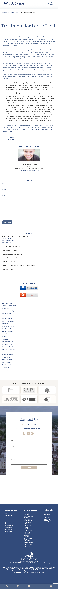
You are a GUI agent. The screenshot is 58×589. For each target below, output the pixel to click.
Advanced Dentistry (8, 303)
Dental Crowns (6, 313)
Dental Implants (7, 318)
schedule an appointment (11, 127)
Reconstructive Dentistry (9, 347)
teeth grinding (6, 362)
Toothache (5, 367)
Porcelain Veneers (7, 342)
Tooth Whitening (28, 544)
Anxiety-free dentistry (9, 306)
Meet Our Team (9, 517)
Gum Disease (6, 334)
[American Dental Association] (10, 390)
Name (13, 440)
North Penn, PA (9, 525)
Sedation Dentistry (7, 354)
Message (14, 459)
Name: (4, 183)
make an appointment (10, 43)
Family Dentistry (7, 329)
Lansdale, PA (8, 521)
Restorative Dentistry (8, 349)
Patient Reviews (48, 517)
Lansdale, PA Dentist (8, 12)
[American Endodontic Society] (29, 399)
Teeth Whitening (7, 365)
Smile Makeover (7, 360)
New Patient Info (48, 513)
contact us (47, 125)
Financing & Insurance (47, 515)
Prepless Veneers (7, 344)
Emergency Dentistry (8, 326)
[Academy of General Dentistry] (10, 399)
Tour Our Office (9, 519)
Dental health (6, 316)
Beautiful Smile (6, 308)
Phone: (4, 195)
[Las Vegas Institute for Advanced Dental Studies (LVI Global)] (47, 399)
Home (6, 513)
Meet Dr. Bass (8, 515)
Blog (16, 12)
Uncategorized (6, 370)
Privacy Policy (8, 527)
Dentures (5, 324)
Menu (51, 4)
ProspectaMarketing (29, 564)
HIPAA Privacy (8, 529)
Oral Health (10, 137)
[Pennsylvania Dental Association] (29, 390)
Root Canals (6, 352)
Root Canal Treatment (27, 533)
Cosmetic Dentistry (8, 311)
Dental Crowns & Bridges (28, 517)
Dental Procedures (8, 321)
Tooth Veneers (28, 546)
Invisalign (5, 336)
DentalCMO (31, 563)
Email (12, 447)
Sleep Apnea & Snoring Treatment (28, 539)
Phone (13, 453)
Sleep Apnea (6, 357)
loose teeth (11, 139)
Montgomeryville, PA (9, 523)
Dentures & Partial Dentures (28, 520)
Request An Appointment (47, 519)
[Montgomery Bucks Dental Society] (47, 390)
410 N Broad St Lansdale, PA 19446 (8, 239)
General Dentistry (7, 331)
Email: (4, 189)
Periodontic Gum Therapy (28, 523)
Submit (29, 468)
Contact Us (47, 522)
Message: (5, 201)
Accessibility (8, 531)
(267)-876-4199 (30, 424)
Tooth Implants (28, 525)
